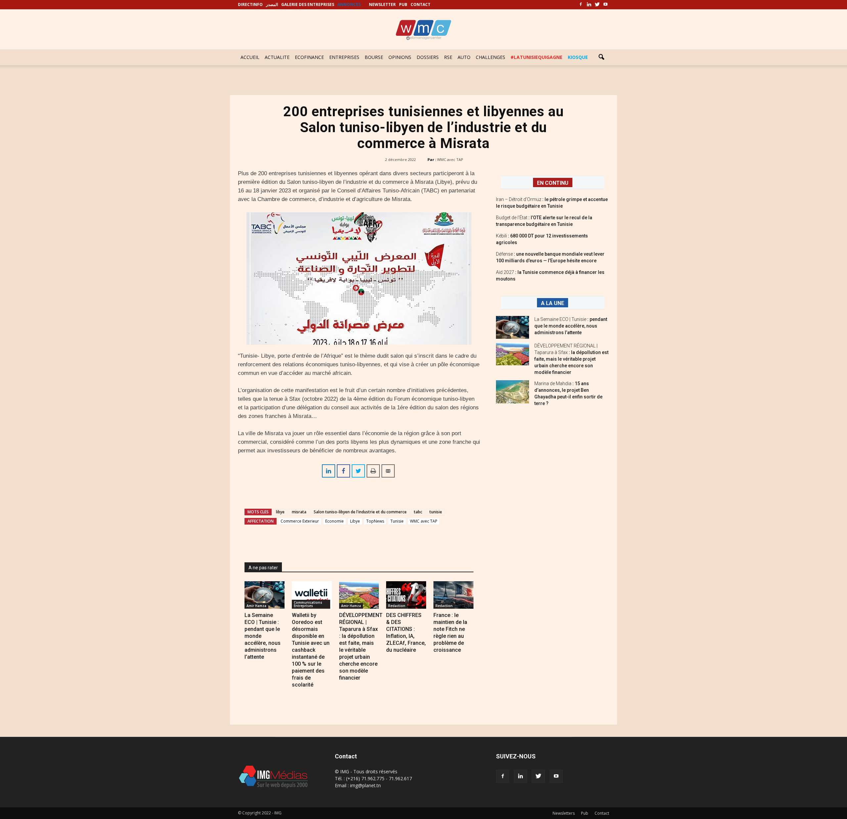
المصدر (272, 4)
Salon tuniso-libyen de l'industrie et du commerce (360, 512)
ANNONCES (349, 4)
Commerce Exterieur (300, 521)
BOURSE (374, 57)
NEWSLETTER (382, 4)
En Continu (552, 183)
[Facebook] (580, 4)
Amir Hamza (256, 605)
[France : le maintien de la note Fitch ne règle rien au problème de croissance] (453, 595)
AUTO (464, 57)
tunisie (435, 512)
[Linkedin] (589, 4)
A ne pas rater (263, 567)
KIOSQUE (578, 57)
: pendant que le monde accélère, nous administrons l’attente (570, 326)
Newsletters (564, 813)
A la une (552, 303)
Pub (584, 813)
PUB (403, 4)
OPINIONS (399, 57)
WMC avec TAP (450, 159)
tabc (418, 512)
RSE (448, 57)
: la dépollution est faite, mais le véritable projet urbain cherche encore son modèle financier (571, 359)
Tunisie (397, 521)
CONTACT (420, 4)
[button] (601, 57)
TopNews (375, 521)
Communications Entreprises (308, 604)
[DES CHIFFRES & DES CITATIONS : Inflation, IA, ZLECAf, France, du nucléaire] (406, 595)
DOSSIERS (428, 57)
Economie (334, 521)
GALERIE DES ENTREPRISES (307, 4)
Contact (602, 813)
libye (280, 512)
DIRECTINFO (250, 4)
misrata (299, 512)
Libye (355, 521)
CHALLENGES (490, 57)
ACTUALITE (277, 57)
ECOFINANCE (309, 57)
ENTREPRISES (344, 57)
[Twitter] (597, 4)
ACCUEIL (250, 57)
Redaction (396, 605)
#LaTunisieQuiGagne (536, 57)
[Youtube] (605, 4)
